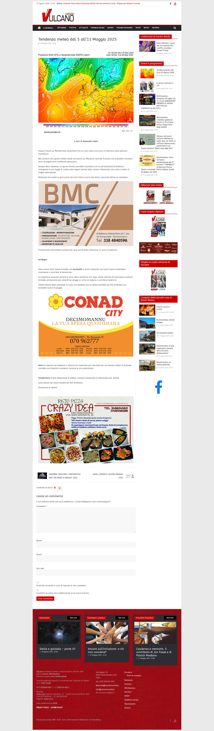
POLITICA (128, 692)
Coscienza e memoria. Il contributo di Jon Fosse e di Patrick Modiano (153, 652)
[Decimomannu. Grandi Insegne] (147, 319)
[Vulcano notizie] (39, 28)
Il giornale (48, 28)
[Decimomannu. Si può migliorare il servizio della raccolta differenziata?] (147, 345)
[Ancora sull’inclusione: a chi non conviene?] (107, 623)
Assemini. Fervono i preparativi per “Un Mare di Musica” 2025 (64, 476)
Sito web (40, 568)
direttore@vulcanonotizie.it (107, 685)
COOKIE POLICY (57, 707)
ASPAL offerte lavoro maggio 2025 (108, 476)
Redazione (128, 680)
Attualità (83, 28)
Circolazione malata (165, 333)
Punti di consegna (134, 676)
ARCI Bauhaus (129, 688)
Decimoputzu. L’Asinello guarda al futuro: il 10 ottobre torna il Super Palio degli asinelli (165, 122)
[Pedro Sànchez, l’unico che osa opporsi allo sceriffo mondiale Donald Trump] (147, 42)
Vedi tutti (73, 618)
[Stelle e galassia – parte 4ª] (59, 623)
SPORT (127, 696)
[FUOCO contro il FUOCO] (147, 306)
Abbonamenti (129, 704)
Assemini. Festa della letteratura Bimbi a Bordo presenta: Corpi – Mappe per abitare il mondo (101, 3)
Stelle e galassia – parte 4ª (57, 649)
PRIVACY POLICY (42, 707)
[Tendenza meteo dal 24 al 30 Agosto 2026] (147, 69)
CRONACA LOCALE (131, 700)
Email (39, 554)
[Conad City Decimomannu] (86, 293)
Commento (41, 506)
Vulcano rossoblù (125, 28)
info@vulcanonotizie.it (105, 689)
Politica (72, 28)
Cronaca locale (97, 28)
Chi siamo (128, 672)
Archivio (155, 28)
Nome (39, 540)
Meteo (146, 28)
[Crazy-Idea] (86, 398)
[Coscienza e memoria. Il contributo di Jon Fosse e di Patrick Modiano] (155, 623)
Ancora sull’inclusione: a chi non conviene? (106, 650)
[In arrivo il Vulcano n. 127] (147, 82)
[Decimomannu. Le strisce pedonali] (147, 361)
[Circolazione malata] (147, 332)
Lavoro (110, 28)
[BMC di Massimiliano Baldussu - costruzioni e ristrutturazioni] (86, 183)
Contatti (127, 684)
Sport (138, 28)
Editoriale (61, 28)
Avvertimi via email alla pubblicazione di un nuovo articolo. (62, 593)
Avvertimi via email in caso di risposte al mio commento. (61, 585)
